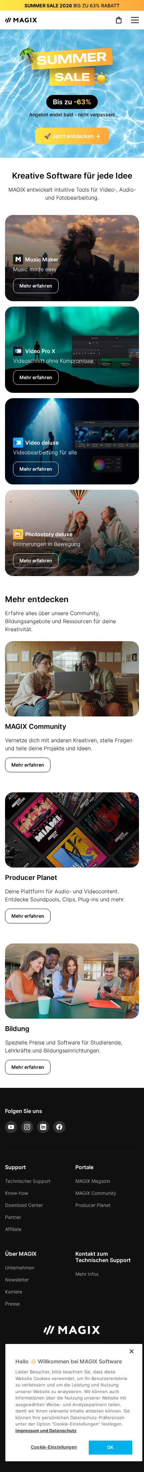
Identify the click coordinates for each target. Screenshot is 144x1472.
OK (110, 1447)
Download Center (24, 1205)
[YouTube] (11, 1127)
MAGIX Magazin (92, 1181)
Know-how (16, 1193)
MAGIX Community (95, 1193)
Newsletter (17, 1279)
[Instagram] (27, 1127)
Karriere (13, 1291)
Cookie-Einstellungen (54, 1447)
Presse (12, 1304)
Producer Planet (93, 1205)
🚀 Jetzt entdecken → (72, 136)
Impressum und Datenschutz (45, 1430)
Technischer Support (28, 1181)
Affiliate (13, 1229)
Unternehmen (19, 1267)
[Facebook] (59, 1127)
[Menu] (135, 20)
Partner (13, 1217)
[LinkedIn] (43, 1127)
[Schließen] (131, 1351)
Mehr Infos (86, 1274)
